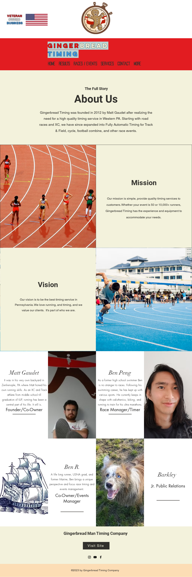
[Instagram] (89, 557)
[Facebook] (101, 557)
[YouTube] (95, 557)
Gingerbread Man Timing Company (96, 533)
